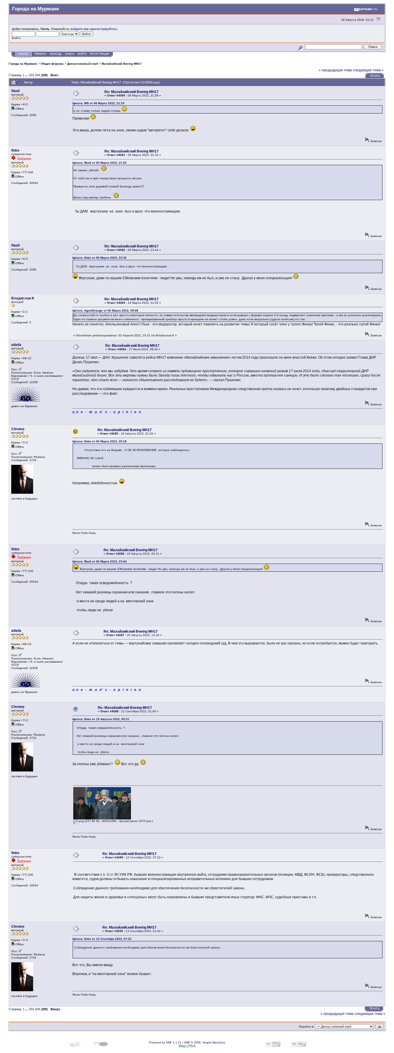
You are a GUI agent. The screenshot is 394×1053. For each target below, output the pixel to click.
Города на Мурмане (23, 63)
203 (31, 75)
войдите (76, 29)
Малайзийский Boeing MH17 (122, 63)
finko (15, 150)
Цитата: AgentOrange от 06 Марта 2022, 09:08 (105, 310)
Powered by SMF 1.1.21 (165, 1042)
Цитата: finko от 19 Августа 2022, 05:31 (100, 719)
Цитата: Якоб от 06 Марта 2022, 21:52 (99, 162)
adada (16, 345)
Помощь (56, 54)
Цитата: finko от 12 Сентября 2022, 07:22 (102, 938)
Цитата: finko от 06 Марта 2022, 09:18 (99, 441)
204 (37, 75)
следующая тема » (368, 70)
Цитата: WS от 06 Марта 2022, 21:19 (98, 103)
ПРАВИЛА (40, 54)
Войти (82, 54)
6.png (79, 821)
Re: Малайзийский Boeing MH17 (131, 92)
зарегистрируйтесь (103, 29)
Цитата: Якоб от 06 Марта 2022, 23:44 (99, 561)
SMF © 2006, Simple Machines (204, 1042)
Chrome (18, 429)
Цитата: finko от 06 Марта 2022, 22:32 (99, 257)
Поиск (69, 54)
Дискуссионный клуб (82, 63)
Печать (375, 75)
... (27, 75)
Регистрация (99, 54)
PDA (192, 1046)
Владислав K (22, 298)
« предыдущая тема (335, 70)
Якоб (15, 91)
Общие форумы (52, 63)
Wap (182, 1046)
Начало (23, 54)
